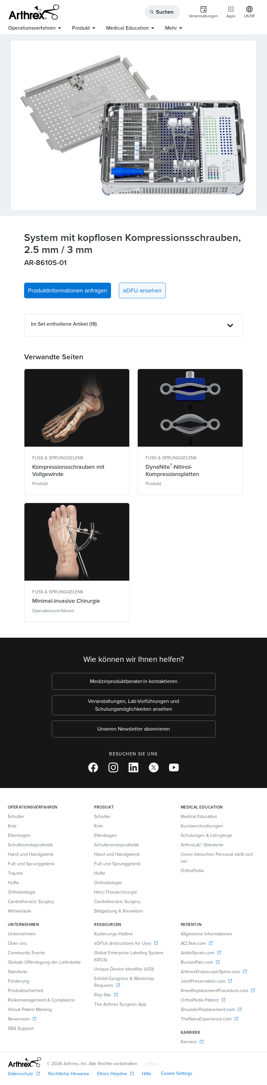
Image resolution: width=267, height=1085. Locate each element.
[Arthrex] (34, 12)
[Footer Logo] (24, 1062)
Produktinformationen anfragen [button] (67, 290)
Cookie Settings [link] (176, 1073)
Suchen (161, 12)
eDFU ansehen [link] (142, 290)
